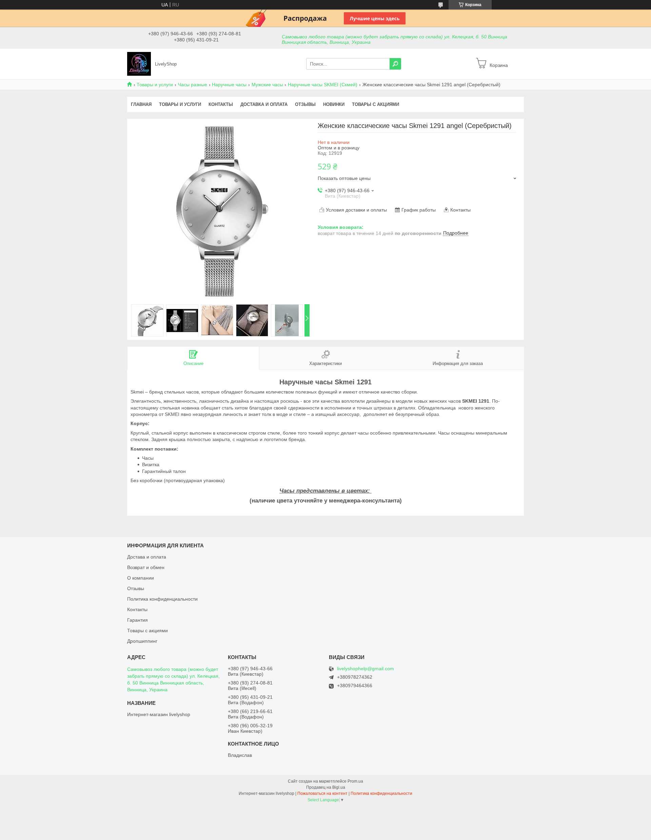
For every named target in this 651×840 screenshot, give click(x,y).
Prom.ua (355, 781)
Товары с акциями (375, 104)
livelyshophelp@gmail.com (365, 668)
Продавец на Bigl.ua (325, 787)
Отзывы (305, 104)
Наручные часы (229, 84)
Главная (141, 104)
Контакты (221, 104)
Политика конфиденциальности (162, 599)
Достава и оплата (146, 557)
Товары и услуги (155, 84)
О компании (140, 578)
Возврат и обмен (145, 567)
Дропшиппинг (142, 641)
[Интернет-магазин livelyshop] (139, 63)
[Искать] (395, 64)
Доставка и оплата (264, 104)
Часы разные (192, 84)
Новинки (333, 104)
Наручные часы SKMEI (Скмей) (322, 84)
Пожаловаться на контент (322, 793)
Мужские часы (267, 84)
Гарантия (137, 620)
